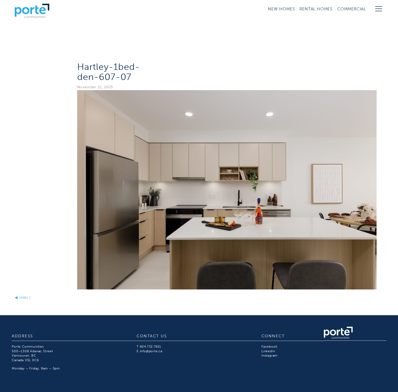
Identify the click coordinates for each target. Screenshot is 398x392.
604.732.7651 (150, 347)
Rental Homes (316, 8)
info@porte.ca (151, 351)
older (22, 297)
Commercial (351, 8)
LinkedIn (268, 351)
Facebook (269, 347)
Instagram (269, 356)
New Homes (281, 8)
